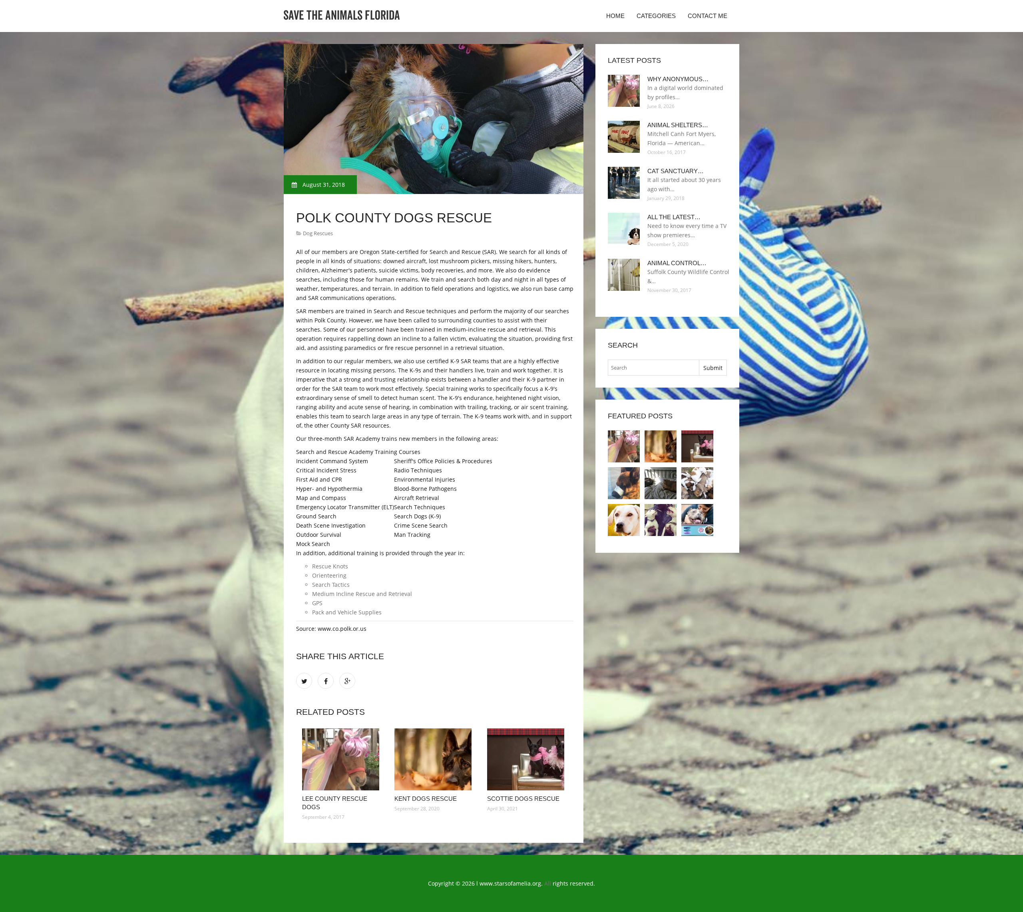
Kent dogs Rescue (425, 798)
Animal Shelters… (677, 125)
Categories (656, 15)
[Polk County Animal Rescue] (697, 520)
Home (615, 15)
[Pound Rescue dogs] (697, 483)
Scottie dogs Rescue (523, 798)
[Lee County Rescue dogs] (342, 759)
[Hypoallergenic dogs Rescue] (661, 483)
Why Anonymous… (678, 79)
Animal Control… (677, 263)
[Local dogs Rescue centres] (661, 520)
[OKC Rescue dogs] (624, 520)
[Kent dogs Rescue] (434, 759)
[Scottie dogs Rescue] (527, 759)
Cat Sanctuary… (675, 171)
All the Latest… (674, 217)
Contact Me (707, 15)
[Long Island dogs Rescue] (624, 483)
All (547, 883)
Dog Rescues (318, 233)
